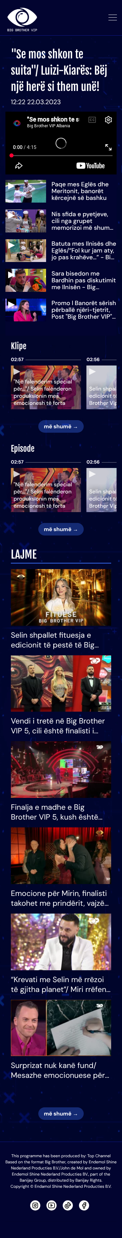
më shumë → (61, 426)
